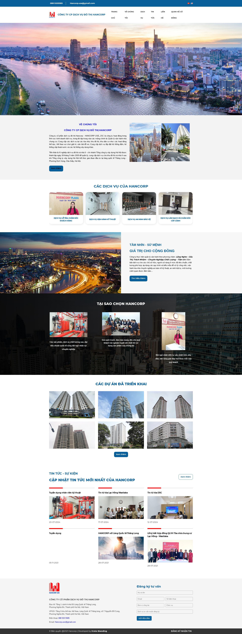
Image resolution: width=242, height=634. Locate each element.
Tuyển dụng (55, 533)
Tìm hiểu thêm (138, 278)
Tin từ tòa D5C (154, 492)
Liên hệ (163, 15)
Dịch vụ (143, 15)
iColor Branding (99, 631)
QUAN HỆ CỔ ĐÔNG (177, 15)
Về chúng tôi (129, 15)
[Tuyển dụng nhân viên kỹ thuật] (72, 507)
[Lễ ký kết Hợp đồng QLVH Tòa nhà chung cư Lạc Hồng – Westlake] (170, 551)
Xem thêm (56, 168)
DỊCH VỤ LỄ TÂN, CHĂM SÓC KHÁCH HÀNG (66, 219)
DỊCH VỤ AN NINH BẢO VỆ (139, 219)
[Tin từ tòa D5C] (170, 507)
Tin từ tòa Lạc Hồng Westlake (113, 492)
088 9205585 (56, 3)
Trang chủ (114, 15)
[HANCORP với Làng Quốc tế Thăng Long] (121, 548)
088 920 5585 (63, 618)
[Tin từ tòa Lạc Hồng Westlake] (121, 507)
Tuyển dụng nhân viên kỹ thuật (65, 492)
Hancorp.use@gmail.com (82, 3)
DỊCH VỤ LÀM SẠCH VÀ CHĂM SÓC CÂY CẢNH (176, 219)
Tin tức (152, 15)
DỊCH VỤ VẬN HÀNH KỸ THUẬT (102, 219)
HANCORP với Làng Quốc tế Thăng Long (118, 533)
